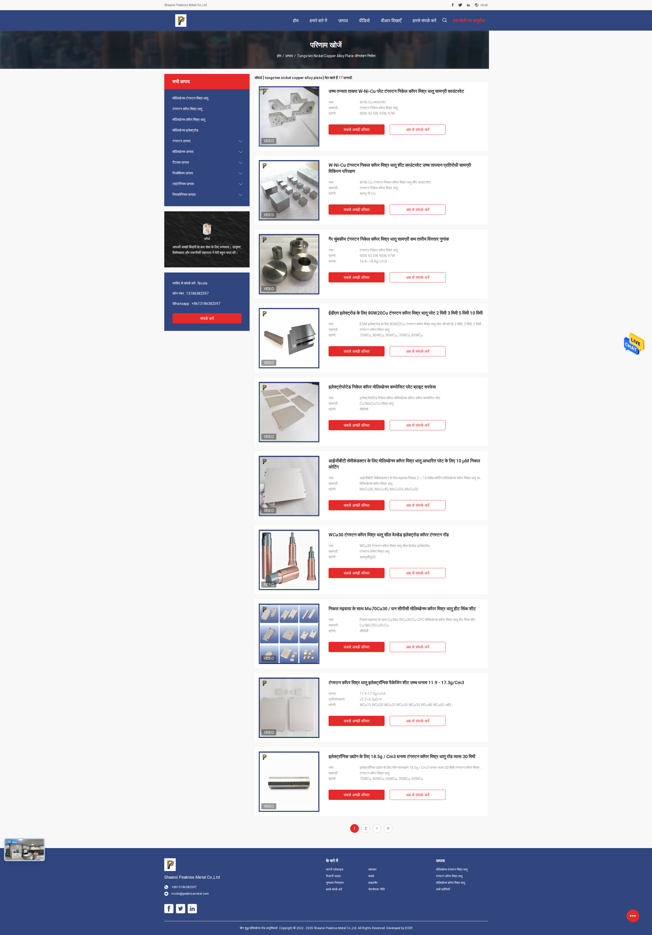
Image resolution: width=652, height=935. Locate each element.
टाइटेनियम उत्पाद (183, 184)
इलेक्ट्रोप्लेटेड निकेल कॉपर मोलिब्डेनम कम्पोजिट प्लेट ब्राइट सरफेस (382, 386)
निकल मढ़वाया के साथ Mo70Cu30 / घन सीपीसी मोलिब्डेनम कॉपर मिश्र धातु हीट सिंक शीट (402, 608)
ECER (409, 928)
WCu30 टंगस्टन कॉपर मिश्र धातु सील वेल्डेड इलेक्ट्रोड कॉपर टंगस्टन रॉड (389, 534)
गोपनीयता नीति (376, 889)
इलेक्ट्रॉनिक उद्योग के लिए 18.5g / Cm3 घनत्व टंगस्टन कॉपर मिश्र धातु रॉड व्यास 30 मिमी (402, 756)
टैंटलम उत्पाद (180, 162)
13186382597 (197, 293)
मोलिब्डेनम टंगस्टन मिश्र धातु (190, 98)
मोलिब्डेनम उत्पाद (183, 152)
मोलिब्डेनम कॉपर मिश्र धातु (188, 120)
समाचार (372, 869)
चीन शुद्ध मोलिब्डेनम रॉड (252, 928)
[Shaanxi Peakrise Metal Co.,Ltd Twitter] (460, 5)
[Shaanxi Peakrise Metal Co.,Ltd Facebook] (452, 5)
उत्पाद (289, 56)
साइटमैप (372, 883)
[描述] (444, 20)
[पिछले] (388, 828)
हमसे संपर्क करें (334, 889)
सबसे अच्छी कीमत (357, 129)
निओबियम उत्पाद (182, 173)
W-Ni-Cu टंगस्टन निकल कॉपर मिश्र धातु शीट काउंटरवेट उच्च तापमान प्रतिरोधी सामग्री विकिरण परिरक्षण (400, 168)
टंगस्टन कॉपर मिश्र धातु (187, 109)
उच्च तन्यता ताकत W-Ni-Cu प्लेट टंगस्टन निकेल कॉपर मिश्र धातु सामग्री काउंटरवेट (396, 91)
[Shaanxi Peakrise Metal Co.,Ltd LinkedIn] (468, 5)
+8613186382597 (206, 304)
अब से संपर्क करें (417, 129)
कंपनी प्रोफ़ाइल (334, 869)
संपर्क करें (207, 318)
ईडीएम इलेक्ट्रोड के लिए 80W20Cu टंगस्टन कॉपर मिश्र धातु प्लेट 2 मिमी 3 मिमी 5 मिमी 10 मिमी (406, 313)
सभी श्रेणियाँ (443, 889)
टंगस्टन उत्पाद (181, 141)
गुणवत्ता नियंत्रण (335, 883)
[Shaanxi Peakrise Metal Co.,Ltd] (181, 20)
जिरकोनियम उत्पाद (184, 194)
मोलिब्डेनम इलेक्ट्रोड (185, 130)
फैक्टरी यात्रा (333, 876)
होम (279, 56)
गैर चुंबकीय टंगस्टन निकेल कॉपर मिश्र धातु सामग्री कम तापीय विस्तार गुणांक (389, 239)
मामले (371, 876)
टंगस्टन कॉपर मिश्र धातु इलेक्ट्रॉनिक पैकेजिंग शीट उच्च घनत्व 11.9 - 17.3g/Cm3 (396, 682)
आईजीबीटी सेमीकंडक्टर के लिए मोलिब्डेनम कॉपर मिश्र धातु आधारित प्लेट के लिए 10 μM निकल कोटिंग (404, 464)
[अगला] (377, 828)
